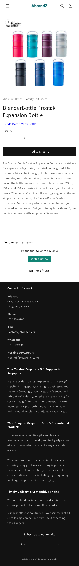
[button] (7, 6)
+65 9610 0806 (15, 344)
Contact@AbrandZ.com (21, 332)
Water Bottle (28, 124)
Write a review (39, 259)
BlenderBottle (11, 124)
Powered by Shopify (47, 559)
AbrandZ (33, 559)
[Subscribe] (58, 544)
